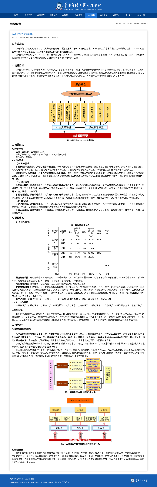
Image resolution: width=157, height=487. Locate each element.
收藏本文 (55, 38)
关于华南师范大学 (15, 479)
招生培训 (128, 15)
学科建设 (66, 15)
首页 (16, 15)
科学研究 (78, 15)
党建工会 (116, 15)
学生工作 (103, 15)
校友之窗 (141, 15)
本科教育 (136, 23)
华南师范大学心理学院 (79, 6)
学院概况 (41, 15)
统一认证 (25, 479)
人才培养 (91, 15)
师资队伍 (53, 15)
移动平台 (32, 479)
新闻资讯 (28, 15)
